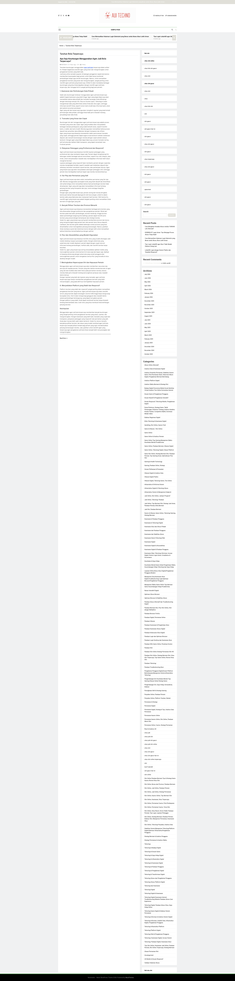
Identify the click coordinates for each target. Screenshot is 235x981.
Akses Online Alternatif (151, 365)
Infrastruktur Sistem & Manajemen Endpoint (157, 492)
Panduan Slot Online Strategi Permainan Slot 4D (159, 652)
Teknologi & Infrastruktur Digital (154, 859)
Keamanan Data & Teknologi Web (154, 538)
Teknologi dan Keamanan (152, 886)
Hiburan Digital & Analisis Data (153, 473)
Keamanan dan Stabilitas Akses (154, 534)
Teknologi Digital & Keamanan (153, 893)
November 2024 (149, 350)
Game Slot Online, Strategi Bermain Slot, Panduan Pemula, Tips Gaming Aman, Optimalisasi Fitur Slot (159, 456)
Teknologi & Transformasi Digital (154, 874)
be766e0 (64, 64)
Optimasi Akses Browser (152, 594)
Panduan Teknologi (150, 663)
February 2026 (148, 293)
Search (145, 212)
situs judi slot (148, 736)
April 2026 (147, 286)
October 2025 (148, 308)
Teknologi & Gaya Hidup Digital (153, 855)
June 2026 (147, 278)
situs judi (147, 733)
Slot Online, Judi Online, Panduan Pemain (156, 788)
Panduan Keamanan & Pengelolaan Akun (156, 625)
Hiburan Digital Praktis (151, 477)
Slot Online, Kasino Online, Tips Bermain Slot (158, 795)
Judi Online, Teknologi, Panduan (154, 500)
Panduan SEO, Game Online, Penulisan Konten (158, 644)
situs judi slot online (150, 744)
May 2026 (147, 282)
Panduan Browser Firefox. (152, 613)
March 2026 (148, 289)
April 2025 (147, 331)
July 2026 (147, 274)
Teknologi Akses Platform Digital (154, 882)
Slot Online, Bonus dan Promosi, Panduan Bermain (159, 784)
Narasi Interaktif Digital (151, 590)
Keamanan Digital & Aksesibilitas (154, 545)
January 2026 (148, 297)
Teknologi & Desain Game (152, 851)
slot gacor (147, 121)
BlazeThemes (129, 977)
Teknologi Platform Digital (152, 930)
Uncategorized (148, 955)
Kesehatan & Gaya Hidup (151, 561)
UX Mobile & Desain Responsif (153, 959)
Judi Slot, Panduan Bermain (152, 509)
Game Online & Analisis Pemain (154, 436)
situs (146, 99)
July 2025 (147, 320)
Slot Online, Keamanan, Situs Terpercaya (156, 799)
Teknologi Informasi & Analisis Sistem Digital (158, 917)
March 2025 (148, 335)
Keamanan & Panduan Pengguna (154, 519)
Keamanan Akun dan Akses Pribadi (155, 526)
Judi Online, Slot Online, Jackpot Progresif (157, 496)
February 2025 (148, 339)
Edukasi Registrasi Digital (152, 417)
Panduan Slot (148, 648)
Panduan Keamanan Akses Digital (154, 629)
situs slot (147, 76)
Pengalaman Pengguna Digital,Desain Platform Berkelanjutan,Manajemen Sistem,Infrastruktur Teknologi (158, 673)
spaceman (147, 189)
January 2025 (148, 343)
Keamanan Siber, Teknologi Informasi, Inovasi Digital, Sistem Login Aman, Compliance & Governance (158, 555)
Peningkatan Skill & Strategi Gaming (155, 690)
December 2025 (149, 301)
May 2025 (147, 327)
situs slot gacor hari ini (151, 755)
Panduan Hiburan (149, 621)
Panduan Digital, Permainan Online (154, 617)
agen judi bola (88, 67)
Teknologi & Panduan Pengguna (154, 867)
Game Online (148, 433)
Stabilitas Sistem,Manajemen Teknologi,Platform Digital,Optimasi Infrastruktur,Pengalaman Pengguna (159, 830)
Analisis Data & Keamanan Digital (154, 369)
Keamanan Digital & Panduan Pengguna (156, 549)
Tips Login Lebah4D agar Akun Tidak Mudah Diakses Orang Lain (144, 2)
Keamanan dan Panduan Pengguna (154, 530)
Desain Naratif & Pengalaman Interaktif (156, 398)
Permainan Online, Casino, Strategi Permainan (158, 725)
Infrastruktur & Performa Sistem (154, 484)
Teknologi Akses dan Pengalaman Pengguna (158, 878)
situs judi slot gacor (150, 740)
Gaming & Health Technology (153, 461)
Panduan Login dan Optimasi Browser (155, 636)
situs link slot (148, 106)
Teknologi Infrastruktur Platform (154, 926)
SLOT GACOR (148, 767)
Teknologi (147, 844)
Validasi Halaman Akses (152, 963)
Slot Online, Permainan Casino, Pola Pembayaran (159, 803)
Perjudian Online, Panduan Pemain (154, 694)
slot (145, 114)
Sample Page (115, 30)
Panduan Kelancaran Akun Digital (154, 632)
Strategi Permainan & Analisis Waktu (155, 840)
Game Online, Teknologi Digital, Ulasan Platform (159, 450)
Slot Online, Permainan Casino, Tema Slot (157, 807)
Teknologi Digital (149, 889)
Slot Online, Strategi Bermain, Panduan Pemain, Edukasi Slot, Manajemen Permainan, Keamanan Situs (159, 819)
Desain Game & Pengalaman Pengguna (156, 394)
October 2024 (148, 354)
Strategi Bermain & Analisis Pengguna (156, 836)
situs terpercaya (149, 159)
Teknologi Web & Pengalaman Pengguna (156, 934)
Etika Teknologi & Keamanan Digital (155, 421)
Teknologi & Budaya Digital (152, 848)
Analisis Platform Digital (151, 380)
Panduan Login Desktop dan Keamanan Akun (158, 640)
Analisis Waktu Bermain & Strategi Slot (156, 384)
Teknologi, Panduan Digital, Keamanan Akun (157, 942)
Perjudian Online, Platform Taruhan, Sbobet (157, 698)
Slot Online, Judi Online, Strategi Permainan (157, 792)
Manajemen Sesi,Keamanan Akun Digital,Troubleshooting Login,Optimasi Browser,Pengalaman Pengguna (156, 579)
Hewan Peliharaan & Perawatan (153, 469)
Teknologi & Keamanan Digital (153, 863)
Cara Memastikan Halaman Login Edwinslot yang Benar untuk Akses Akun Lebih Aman (76, 36)
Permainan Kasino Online (152, 715)
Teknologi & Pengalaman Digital (154, 870)
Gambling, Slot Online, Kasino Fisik (155, 425)
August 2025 (148, 316)
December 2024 (149, 346)
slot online (147, 774)
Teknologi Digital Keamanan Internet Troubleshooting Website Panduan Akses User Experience (158, 899)
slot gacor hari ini (149, 129)
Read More (63, 338)
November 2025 (149, 305)
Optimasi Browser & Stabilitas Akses (155, 598)
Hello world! (166, 263)
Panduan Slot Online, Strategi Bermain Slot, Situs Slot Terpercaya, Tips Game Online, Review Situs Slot (159, 657)
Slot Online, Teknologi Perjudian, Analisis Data (158, 824)
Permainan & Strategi (150, 702)
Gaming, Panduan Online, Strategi (154, 465)
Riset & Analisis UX (150, 729)
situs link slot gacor (150, 68)
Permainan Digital (149, 706)
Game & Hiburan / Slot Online (153, 429)
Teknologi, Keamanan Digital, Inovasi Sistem (158, 938)
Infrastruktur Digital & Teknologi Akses (156, 488)
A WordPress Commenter (152, 263)
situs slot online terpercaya (152, 759)
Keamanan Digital (149, 542)
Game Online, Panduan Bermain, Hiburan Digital (158, 446)
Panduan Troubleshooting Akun (154, 667)
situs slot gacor (149, 144)
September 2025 (149, 312)
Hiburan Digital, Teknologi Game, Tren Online (158, 481)
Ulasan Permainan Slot (151, 951)
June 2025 (147, 324)
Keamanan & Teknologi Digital (153, 523)
